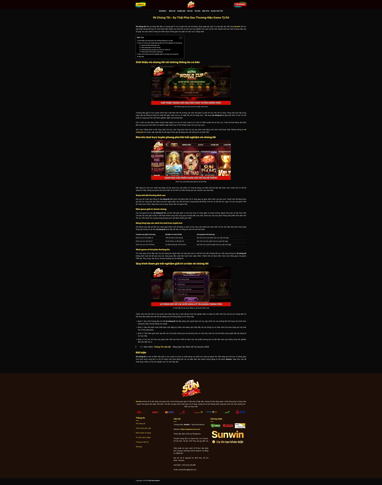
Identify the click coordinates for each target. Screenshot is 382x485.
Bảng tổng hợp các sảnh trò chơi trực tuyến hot (156, 49)
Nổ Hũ (190, 11)
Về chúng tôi (140, 424)
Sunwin (162, 11)
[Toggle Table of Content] (180, 37)
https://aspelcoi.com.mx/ (190, 429)
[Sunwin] (191, 4)
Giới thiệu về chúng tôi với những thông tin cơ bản (155, 40)
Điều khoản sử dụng (143, 433)
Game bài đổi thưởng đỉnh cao (150, 45)
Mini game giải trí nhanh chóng (151, 47)
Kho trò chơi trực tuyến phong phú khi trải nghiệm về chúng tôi (160, 43)
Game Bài (181, 11)
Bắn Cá (172, 11)
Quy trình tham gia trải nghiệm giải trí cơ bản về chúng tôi (158, 54)
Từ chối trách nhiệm (143, 437)
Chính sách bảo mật (143, 428)
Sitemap (139, 447)
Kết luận (141, 56)
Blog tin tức (217, 11)
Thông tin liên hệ (142, 442)
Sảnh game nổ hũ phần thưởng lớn (152, 52)
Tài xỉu (197, 11)
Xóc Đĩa (205, 11)
